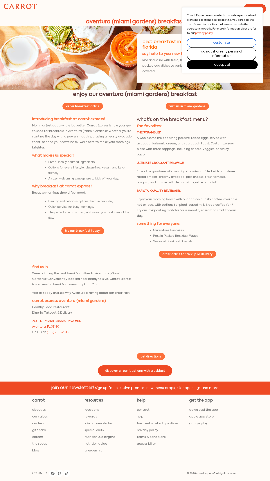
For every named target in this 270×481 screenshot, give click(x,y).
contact (143, 409)
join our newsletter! (72, 388)
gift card (39, 430)
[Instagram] (59, 473)
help (140, 416)
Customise (221, 42)
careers (38, 437)
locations (91, 409)
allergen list (93, 450)
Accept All (222, 64)
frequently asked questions (157, 423)
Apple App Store (201, 416)
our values (40, 416)
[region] (222, 40)
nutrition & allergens (99, 437)
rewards (90, 416)
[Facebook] (52, 473)
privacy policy (147, 430)
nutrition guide (95, 443)
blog (35, 450)
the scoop (39, 443)
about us (39, 409)
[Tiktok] (66, 473)
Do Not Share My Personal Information (221, 54)
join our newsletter (98, 423)
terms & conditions (151, 437)
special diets (94, 430)
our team (39, 423)
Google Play (198, 423)
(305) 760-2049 (58, 332)
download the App (203, 409)
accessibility (146, 443)
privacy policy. (204, 33)
